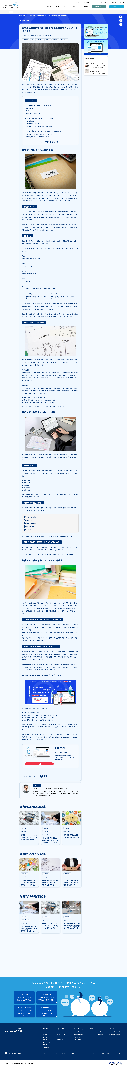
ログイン (121, 2)
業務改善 (55, 39)
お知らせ (78, 2)
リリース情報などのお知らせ (115, 1032)
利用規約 (72, 1053)
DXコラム (75, 6)
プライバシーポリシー (82, 1053)
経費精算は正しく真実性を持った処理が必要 (39, 126)
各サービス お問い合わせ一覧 (96, 1034)
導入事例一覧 (60, 1039)
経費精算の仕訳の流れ (32, 124)
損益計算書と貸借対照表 (33, 113)
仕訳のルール (30, 108)
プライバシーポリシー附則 (97, 1053)
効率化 (47, 39)
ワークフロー (46, 1034)
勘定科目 (28, 111)
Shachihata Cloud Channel (14, 1053)
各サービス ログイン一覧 (95, 1032)
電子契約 (45, 1037)
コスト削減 (39, 39)
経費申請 (26, 39)
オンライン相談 (77, 1039)
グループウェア (46, 1032)
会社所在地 (64, 1053)
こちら (45, 740)
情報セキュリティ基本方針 (113, 1053)
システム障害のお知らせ (114, 1034)
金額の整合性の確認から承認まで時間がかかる (40, 134)
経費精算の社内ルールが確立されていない (38, 137)
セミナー (66, 6)
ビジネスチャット (47, 1042)
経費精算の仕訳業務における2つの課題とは (44, 131)
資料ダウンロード (99, 6)
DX (32, 39)
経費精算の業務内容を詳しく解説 (40, 118)
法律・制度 (63, 39)
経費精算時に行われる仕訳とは (39, 105)
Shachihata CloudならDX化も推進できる (43, 141)
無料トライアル (116, 6)
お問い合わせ (94, 2)
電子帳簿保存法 (26, 664)
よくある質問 (86, 2)
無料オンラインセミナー (62, 1032)
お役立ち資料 (85, 6)
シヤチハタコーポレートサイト (50, 1053)
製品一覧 (49, 6)
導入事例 (58, 6)
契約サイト (102, 2)
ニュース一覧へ (119, 12)
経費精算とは (30, 121)
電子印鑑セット (46, 1039)
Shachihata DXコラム (62, 1037)
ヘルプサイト (112, 2)
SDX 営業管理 (46, 1047)
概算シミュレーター (78, 1034)
